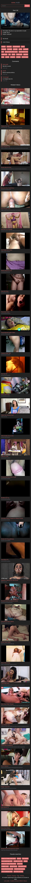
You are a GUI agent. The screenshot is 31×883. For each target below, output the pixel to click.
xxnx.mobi (6, 881)
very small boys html (7, 861)
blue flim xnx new (18, 871)
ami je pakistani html (7, 871)
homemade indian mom (11, 51)
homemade (25, 57)
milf (3, 51)
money (19, 858)
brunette (9, 49)
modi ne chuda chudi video (9, 858)
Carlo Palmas (6, 42)
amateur (13, 57)
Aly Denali (5, 38)
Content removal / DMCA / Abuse (18, 881)
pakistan (26, 49)
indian (25, 861)
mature (3, 46)
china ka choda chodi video (9, 863)
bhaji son (19, 863)
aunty (20, 49)
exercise (9, 46)
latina (13, 54)
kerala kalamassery (20, 869)
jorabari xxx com (18, 861)
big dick (26, 54)
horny (22, 46)
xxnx (15, 3)
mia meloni (25, 858)
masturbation (16, 46)
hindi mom (19, 54)
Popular (14, 875)
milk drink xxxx (22, 866)
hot (9, 54)
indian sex (4, 54)
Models (22, 875)
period (7, 57)
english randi (5, 866)
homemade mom (23, 51)
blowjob (4, 49)
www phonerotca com (7, 869)
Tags (18, 875)
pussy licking (13, 866)
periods (15, 49)
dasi (3, 57)
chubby (18, 57)
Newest (9, 875)
